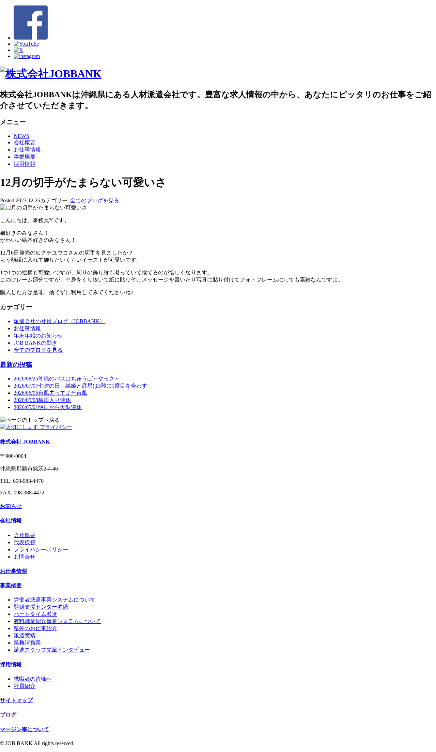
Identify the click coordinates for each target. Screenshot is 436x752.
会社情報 (11, 520)
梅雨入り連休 (42, 400)
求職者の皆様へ (33, 679)
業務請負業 (27, 643)
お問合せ (24, 557)
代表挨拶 (24, 542)
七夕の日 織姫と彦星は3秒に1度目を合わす (80, 386)
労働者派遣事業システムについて (54, 600)
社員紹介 (24, 686)
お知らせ (11, 506)
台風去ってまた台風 (50, 393)
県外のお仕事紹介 (35, 628)
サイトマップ (16, 700)
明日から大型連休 (48, 407)
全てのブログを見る (94, 200)
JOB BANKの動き (35, 343)
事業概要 (24, 157)
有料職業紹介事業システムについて (57, 621)
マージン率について (24, 729)
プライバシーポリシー (41, 549)
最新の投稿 (16, 364)
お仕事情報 (27, 150)
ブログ (8, 715)
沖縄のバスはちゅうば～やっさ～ (67, 378)
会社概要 (24, 142)
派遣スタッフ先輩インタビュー (52, 650)
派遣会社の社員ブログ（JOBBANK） (59, 321)
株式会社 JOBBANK (25, 442)
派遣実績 (24, 635)
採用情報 (24, 164)
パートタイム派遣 (35, 614)
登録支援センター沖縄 (41, 607)
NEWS (21, 136)
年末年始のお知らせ (38, 335)
